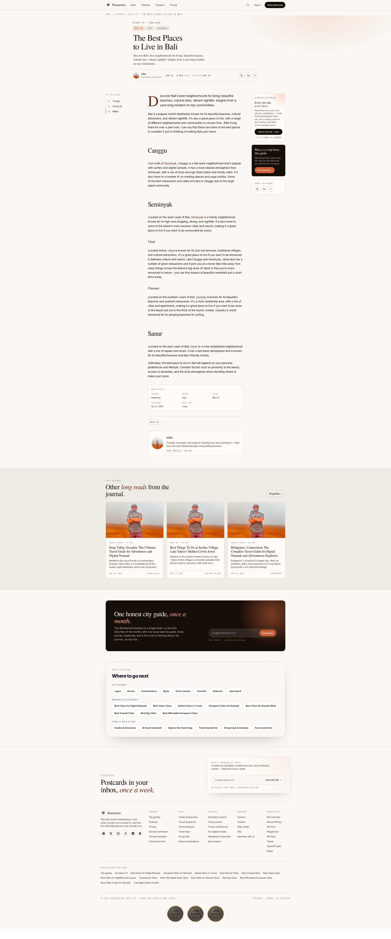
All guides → (275, 493)
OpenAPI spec (274, 846)
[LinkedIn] (133, 833)
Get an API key (274, 822)
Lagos (117, 691)
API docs (271, 826)
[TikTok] (125, 833)
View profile (174, 451)
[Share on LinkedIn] (248, 75)
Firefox (277, 137)
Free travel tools (263, 728)
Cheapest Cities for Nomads (224, 706)
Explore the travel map (180, 728)
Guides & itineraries (125, 728)
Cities (133, 5)
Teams (270, 841)
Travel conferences (218, 826)
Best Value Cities (162, 706)
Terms (269, 898)
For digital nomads (217, 831)
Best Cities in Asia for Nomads (116, 882)
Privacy (258, 898)
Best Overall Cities (124, 713)
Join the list (273, 779)
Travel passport (186, 826)
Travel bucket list (208, 728)
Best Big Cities (148, 713)
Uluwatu (201, 297)
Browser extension (158, 831)
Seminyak (170, 163)
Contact (241, 822)
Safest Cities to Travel (190, 706)
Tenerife (201, 691)
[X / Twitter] (111, 833)
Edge (266, 137)
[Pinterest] (140, 833)
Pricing (173, 5)
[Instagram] (118, 833)
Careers (241, 817)
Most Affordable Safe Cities (174, 877)
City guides (154, 817)
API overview (273, 817)
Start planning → (264, 170)
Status (270, 851)
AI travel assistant (152, 728)
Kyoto (166, 691)
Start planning (275, 5)
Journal (119, 14)
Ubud (171, 250)
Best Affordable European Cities (180, 713)
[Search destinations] (248, 5)
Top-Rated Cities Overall (146, 882)
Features (145, 5)
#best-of (154, 422)
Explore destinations (189, 841)
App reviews (214, 841)
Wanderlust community (219, 836)
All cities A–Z (121, 873)
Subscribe (267, 633)
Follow (188, 451)
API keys (271, 836)
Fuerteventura (149, 691)
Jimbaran (217, 691)
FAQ (239, 831)
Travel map (184, 831)
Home (108, 14)
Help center (243, 826)
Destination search (217, 817)
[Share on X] (241, 75)
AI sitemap (283, 898)
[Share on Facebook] (255, 75)
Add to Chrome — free (268, 132)
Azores (131, 691)
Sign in (257, 5)
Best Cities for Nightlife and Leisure (118, 877)
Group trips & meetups (236, 728)
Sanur (194, 346)
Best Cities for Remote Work (261, 706)
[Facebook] (103, 833)
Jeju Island (235, 691)
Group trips (184, 836)
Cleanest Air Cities (148, 877)
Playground (272, 831)
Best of (133, 14)
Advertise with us (245, 836)
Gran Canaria (183, 691)
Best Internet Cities (229, 873)
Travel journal (215, 822)
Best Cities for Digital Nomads (130, 706)
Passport (160, 5)
